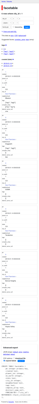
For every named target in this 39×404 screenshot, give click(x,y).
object (12, 354)
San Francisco (10, 94)
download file (20, 358)
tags (27, 39)
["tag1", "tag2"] (9, 51)
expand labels (10, 360)
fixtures (9, 1)
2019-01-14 (8, 63)
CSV (16, 35)
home (4, 1)
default (15, 352)
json (12, 35)
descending (18, 27)
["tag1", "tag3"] (9, 54)
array (20, 352)
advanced (22, 35)
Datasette (11, 402)
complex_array (20, 39)
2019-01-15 (8, 66)
